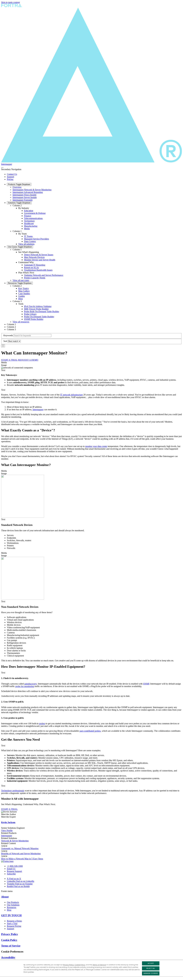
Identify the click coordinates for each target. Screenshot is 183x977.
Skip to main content (10, 2)
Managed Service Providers (36, 239)
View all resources (21, 322)
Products (19, 184)
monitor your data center (96, 446)
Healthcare (29, 223)
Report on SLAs (31, 267)
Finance (27, 216)
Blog (20, 298)
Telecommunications (33, 218)
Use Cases (20, 247)
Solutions (19, 203)
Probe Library (30, 314)
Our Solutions (13, 905)
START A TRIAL (9, 360)
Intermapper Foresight (22, 200)
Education (28, 210)
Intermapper (6, 164)
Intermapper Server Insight (25, 197)
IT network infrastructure (71, 394)
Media (27, 228)
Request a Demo (14, 921)
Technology (29, 221)
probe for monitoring (24, 686)
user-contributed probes (90, 731)
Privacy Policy (68, 965)
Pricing (10, 179)
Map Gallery (24, 291)
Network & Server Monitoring (15, 841)
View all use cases (21, 280)
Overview (17, 187)
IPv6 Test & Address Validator (37, 306)
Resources (20, 283)
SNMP (146, 684)
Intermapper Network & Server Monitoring (32, 189)
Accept (151, 963)
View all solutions (26, 244)
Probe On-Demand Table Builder (39, 316)
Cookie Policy (79, 965)
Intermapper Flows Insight (24, 195)
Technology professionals (12, 790)
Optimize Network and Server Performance (43, 275)
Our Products (13, 902)
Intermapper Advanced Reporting (28, 192)
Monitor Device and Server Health (39, 260)
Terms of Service (99, 965)
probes (42, 723)
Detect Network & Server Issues (38, 254)
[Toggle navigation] (2, 167)
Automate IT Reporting (34, 265)
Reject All (150, 968)
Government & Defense (35, 213)
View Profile (7, 830)
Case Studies (24, 293)
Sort (5, 341)
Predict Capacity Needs (34, 278)
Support (10, 177)
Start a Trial (12, 923)
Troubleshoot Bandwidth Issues (38, 270)
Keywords (8, 335)
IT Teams (28, 236)
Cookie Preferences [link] (12, 951)
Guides (21, 296)
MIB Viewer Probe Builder (36, 309)
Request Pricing (14, 926)
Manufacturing (30, 226)
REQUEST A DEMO (28, 360)
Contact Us (12, 174)
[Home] (7, 861)
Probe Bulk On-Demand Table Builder (41, 311)
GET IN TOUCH (11, 915)
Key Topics (23, 288)
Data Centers (30, 241)
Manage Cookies (151, 973)
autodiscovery (30, 684)
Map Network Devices (34, 257)
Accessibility (8, 957)
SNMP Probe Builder (33, 319)
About (5, 896)
